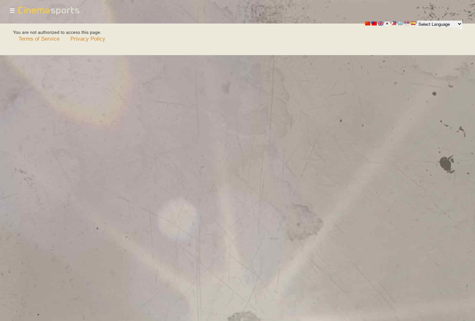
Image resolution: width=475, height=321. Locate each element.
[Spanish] (413, 24)
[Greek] (400, 24)
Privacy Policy (87, 38)
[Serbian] (406, 24)
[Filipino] (393, 24)
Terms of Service (38, 38)
